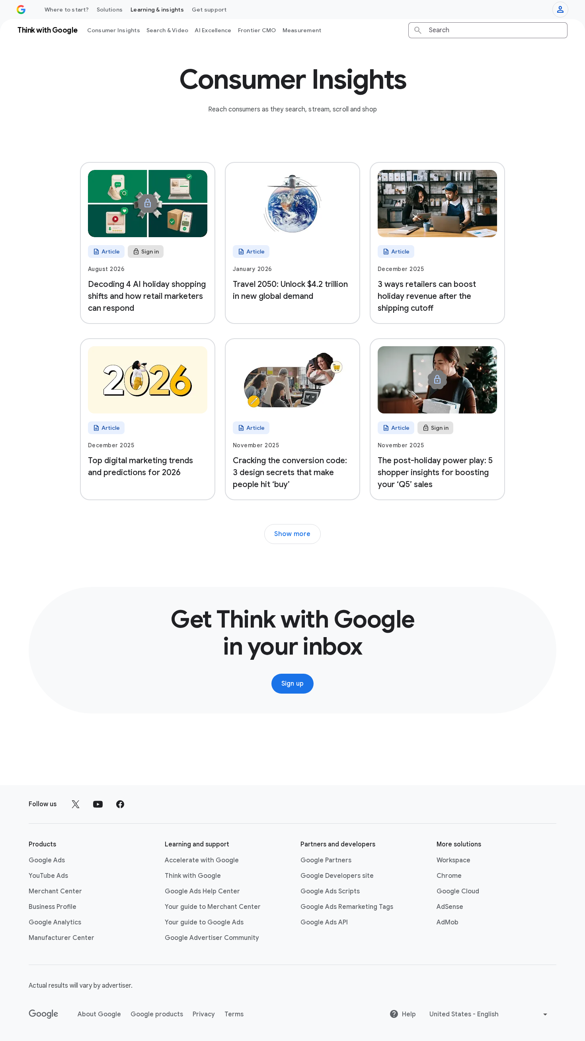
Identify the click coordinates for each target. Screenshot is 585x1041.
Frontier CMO (257, 30)
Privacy (204, 1014)
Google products (157, 1014)
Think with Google (193, 876)
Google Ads (47, 860)
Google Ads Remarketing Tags (346, 907)
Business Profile (52, 907)
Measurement (302, 30)
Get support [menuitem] (209, 9)
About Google (99, 1014)
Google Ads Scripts (330, 891)
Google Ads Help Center (202, 891)
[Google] (43, 1014)
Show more (292, 534)
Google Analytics (55, 922)
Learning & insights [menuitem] (157, 9)
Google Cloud (458, 891)
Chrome (449, 876)
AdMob (447, 922)
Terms (234, 1014)
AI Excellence (213, 30)
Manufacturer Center (61, 938)
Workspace (453, 860)
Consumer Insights (113, 30)
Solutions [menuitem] (110, 9)
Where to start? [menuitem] (67, 9)
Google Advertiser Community (212, 938)
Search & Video (167, 30)
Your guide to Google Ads (204, 922)
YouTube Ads (48, 876)
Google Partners (325, 860)
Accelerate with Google (202, 860)
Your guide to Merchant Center (213, 907)
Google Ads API (324, 922)
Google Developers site (337, 876)
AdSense (450, 907)
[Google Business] (21, 9)
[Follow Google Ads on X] (75, 804)
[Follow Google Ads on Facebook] (120, 804)
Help (409, 1014)
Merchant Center (55, 891)
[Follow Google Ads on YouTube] (97, 804)
